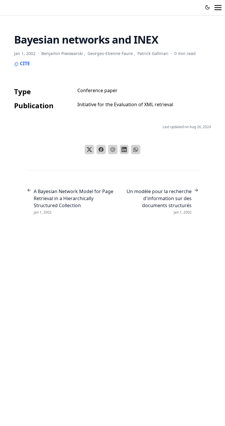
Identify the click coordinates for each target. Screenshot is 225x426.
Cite (24, 63)
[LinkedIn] (124, 149)
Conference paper (97, 90)
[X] (89, 149)
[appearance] (207, 7)
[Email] (112, 149)
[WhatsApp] (135, 149)
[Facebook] (101, 149)
